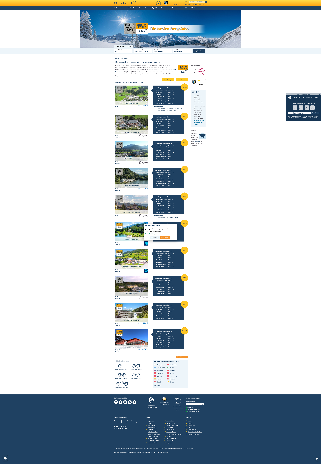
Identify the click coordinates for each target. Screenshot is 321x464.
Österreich (160, 373)
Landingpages (170, 429)
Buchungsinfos (152, 425)
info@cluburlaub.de (121, 428)
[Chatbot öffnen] (317, 458)
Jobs (189, 427)
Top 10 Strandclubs (181, 80)
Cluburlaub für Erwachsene (174, 434)
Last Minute (170, 440)
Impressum (151, 421)
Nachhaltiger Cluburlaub (195, 432)
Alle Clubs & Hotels (119, 8)
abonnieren (196, 141)
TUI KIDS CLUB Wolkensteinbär (132, 266)
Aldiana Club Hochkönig (132, 132)
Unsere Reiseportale (193, 434)
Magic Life (154, 8)
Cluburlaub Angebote (154, 440)
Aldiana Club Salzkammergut (132, 159)
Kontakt (190, 423)
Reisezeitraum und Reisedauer (141, 49)
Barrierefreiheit (171, 423)
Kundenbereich (192, 425)
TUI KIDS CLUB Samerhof (131, 239)
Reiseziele (184, 8)
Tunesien (172, 379)
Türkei (159, 382)
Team (189, 421)
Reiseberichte (152, 427)
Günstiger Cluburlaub (154, 434)
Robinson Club (143, 8)
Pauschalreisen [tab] (120, 46)
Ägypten (159, 364)
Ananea (169, 436)
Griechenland (161, 367)
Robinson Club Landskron (131, 185)
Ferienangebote (152, 442)
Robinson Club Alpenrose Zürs (132, 347)
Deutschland (173, 364)
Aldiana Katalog (152, 438)
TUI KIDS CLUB (152, 429)
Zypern (172, 382)
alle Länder (157, 385)
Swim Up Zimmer (171, 432)
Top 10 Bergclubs (124, 58)
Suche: (187, 1)
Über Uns (204, 8)
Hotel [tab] (129, 46)
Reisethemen (194, 8)
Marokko (172, 370)
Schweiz (172, 373)
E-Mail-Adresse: (190, 401)
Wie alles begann (192, 429)
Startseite (117, 58)
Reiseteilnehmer (177, 49)
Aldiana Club (132, 8)
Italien (172, 367)
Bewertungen (165, 8)
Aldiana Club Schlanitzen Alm (131, 212)
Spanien (159, 376)
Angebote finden (199, 51)
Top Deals (175, 8)
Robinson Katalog (172, 438)
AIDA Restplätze (152, 432)
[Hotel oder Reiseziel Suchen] (206, 2)
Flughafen (156, 49)
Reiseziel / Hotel (118, 49)
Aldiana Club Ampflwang (132, 293)
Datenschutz (170, 421)
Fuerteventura (174, 376)
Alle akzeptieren (165, 237)
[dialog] (160, 232)
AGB (149, 423)
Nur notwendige (155, 237)
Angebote (169, 442)
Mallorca (159, 379)
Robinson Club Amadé (131, 103)
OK (203, 404)
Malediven (160, 370)
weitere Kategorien (168, 80)
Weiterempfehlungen (173, 425)
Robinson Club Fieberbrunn (132, 320)
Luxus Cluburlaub (153, 436)
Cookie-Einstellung (150, 234)
